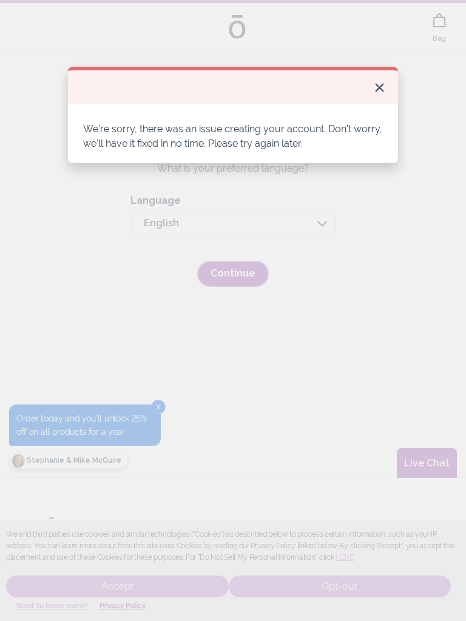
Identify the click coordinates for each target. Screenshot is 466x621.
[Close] (379, 87)
